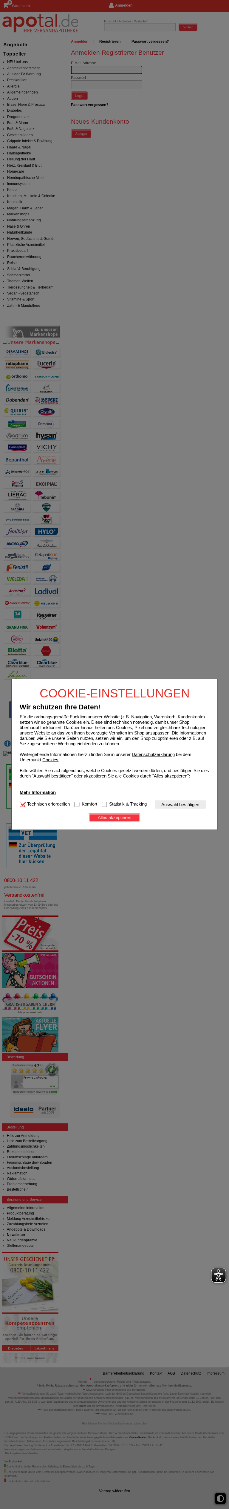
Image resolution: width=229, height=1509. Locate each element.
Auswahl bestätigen (180, 804)
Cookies (50, 759)
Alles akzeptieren (114, 817)
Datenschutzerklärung (153, 754)
